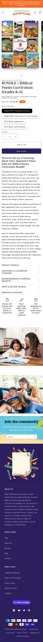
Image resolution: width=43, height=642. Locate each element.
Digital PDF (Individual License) (17, 111)
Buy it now (21, 151)
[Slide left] (16, 75)
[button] (2, 12)
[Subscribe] (34, 436)
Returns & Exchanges (13, 578)
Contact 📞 (9, 558)
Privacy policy (10, 632)
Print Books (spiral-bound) (15, 127)
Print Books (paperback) (14, 121)
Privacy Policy (10, 583)
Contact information (22, 636)
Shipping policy (35, 632)
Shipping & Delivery (12, 573)
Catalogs (8, 593)
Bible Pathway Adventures (18, 629)
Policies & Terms (11, 588)
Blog (6, 553)
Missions (8, 548)
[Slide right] (26, 75)
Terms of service (22, 632)
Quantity (5, 132)
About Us (8, 543)
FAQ (6, 538)
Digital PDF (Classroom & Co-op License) (20, 116)
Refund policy (34, 629)
